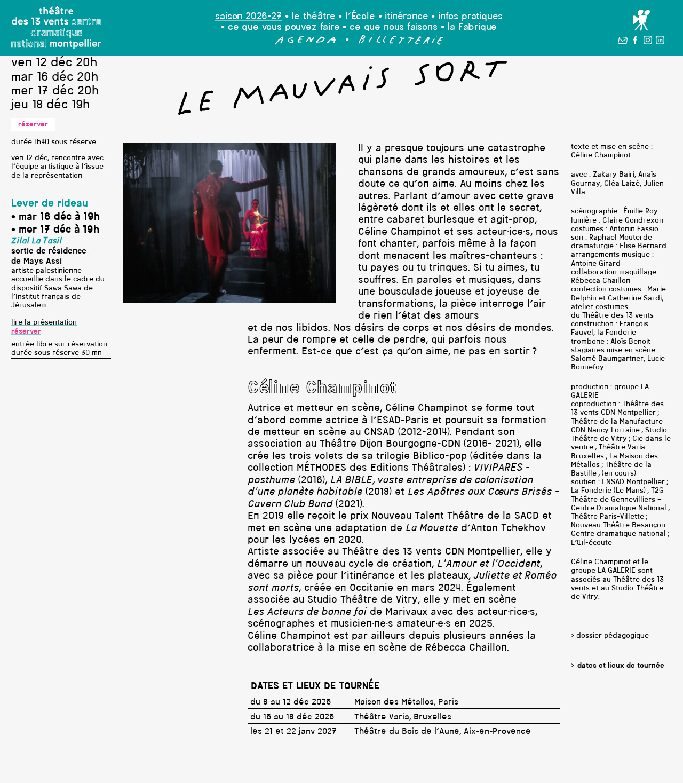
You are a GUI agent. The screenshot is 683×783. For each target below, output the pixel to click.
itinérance (406, 16)
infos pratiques (470, 16)
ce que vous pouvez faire (284, 27)
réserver (33, 124)
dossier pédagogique (612, 635)
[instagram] (648, 42)
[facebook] (635, 42)
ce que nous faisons (394, 27)
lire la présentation (44, 322)
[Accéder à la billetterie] (401, 42)
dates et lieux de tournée (620, 665)
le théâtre (313, 16)
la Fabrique (472, 27)
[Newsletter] (623, 42)
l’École (360, 16)
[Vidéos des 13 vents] (641, 20)
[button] (305, 42)
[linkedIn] (660, 42)
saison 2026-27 (248, 16)
